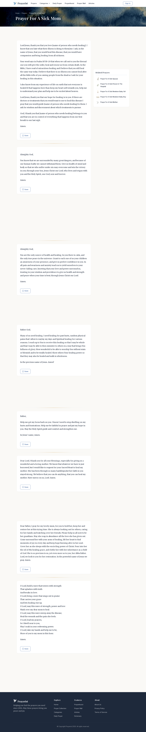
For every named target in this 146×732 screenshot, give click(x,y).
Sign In (127, 3)
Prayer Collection (60, 708)
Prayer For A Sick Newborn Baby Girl (113, 91)
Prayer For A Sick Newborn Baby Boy (113, 97)
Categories (58, 712)
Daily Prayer (57, 3)
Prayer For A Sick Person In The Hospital (111, 85)
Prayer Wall (81, 3)
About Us (98, 704)
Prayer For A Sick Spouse (109, 79)
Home (17, 13)
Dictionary (77, 716)
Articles (91, 3)
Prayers (34, 3)
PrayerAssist (69, 3)
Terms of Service (101, 712)
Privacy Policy (100, 708)
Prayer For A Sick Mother (109, 102)
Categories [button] (44, 3)
